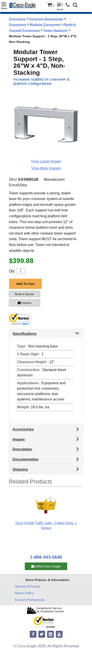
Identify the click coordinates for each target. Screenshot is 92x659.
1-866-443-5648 (46, 557)
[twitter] (41, 634)
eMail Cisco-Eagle (47, 566)
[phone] (69, 5)
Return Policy (24, 593)
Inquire (26, 303)
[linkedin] (50, 634)
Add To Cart (25, 284)
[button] (75, 5)
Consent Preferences (30, 600)
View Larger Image (46, 161)
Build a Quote (24, 294)
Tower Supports (55, 30)
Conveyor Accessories (46, 19)
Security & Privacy (27, 586)
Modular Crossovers (45, 24)
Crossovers (17, 24)
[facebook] (33, 634)
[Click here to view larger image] (46, 124)
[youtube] (59, 634)
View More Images (46, 168)
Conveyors (17, 19)
